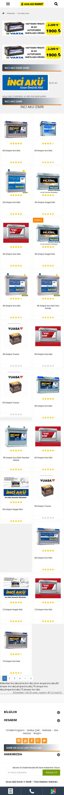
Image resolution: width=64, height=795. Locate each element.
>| (31, 678)
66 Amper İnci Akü (43, 557)
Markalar (11, 13)
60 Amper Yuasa (42, 506)
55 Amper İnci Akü (43, 406)
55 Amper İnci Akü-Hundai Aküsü (16, 458)
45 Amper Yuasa (10, 354)
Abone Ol (51, 772)
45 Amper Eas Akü (11, 254)
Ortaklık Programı (15, 730)
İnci (13, 683)
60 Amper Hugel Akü (12, 509)
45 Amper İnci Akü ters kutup (48, 307)
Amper (20, 686)
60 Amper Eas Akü (43, 457)
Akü (17, 683)
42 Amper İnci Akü (11, 202)
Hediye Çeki (33, 730)
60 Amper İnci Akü (11, 150)
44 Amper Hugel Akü (44, 202)
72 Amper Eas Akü (43, 609)
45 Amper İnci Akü (11, 305)
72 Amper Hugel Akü (12, 609)
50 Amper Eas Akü (43, 354)
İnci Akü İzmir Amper (36, 683)
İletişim (37, 733)
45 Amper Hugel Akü (44, 254)
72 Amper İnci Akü (11, 661)
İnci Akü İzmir (23, 13)
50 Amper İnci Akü (43, 150)
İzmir (22, 683)
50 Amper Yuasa (10, 402)
